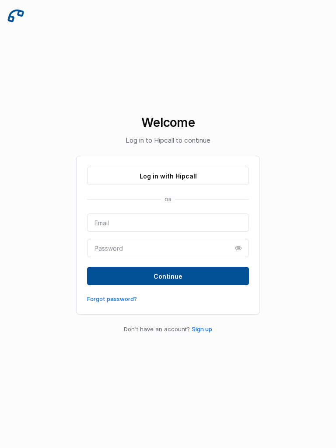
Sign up (202, 329)
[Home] (15, 15)
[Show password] (238, 248)
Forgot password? (112, 298)
